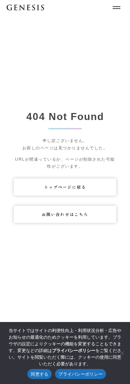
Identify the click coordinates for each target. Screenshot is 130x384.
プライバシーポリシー (80, 374)
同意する (39, 374)
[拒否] (121, 353)
